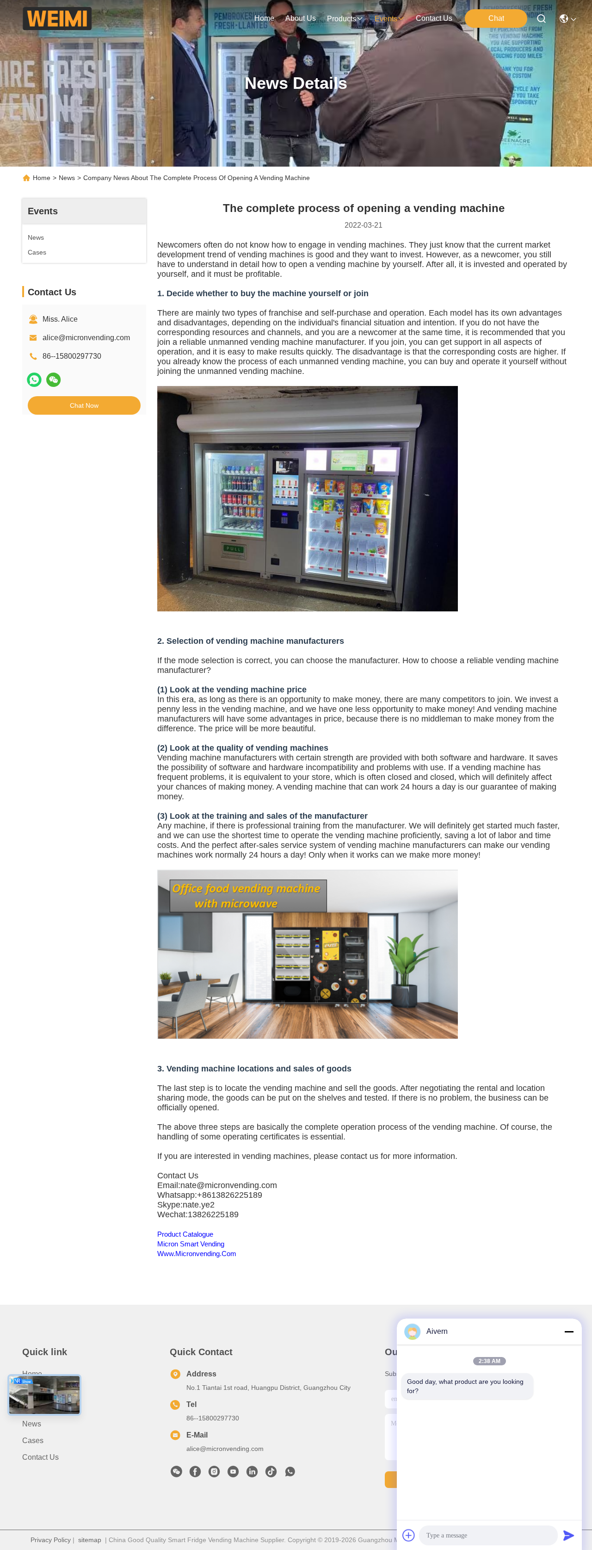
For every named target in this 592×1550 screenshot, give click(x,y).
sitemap (89, 1540)
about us (300, 18)
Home (264, 18)
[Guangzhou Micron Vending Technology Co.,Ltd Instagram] (214, 1474)
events (386, 19)
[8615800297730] (290, 1474)
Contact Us (40, 1457)
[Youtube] (233, 1474)
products (341, 19)
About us (37, 1390)
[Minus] (568, 1331)
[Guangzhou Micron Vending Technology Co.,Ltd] (57, 18)
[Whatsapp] (34, 379)
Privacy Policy (51, 1540)
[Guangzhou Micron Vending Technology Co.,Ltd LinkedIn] (252, 1474)
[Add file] (408, 1535)
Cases (32, 1440)
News (67, 177)
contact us (434, 18)
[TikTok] (271, 1474)
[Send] (568, 1535)
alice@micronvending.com (86, 338)
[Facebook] (195, 1474)
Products (36, 1407)
